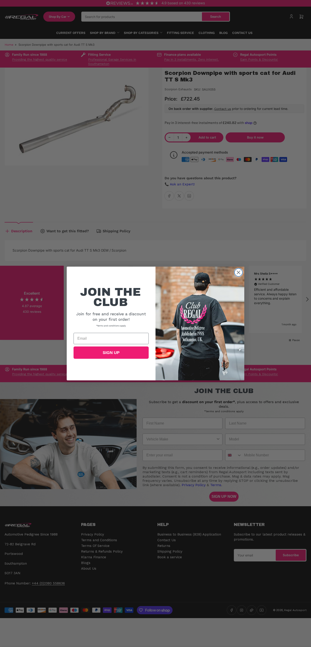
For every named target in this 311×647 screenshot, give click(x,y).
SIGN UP (111, 352)
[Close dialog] (238, 272)
